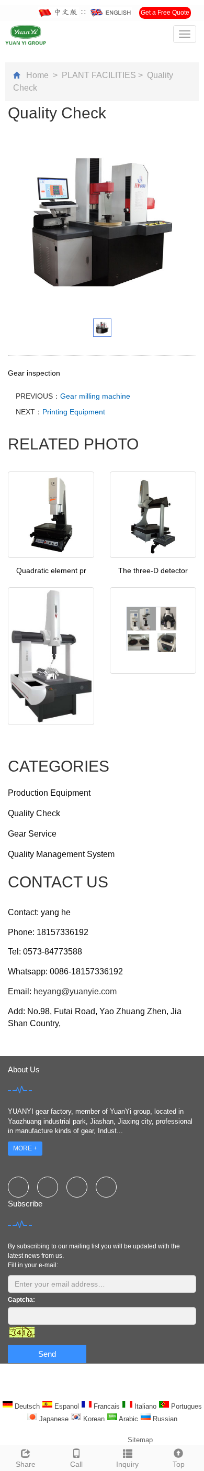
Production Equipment (49, 792)
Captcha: (21, 1299)
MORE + (25, 1148)
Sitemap (140, 1440)
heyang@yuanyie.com (75, 991)
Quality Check (34, 813)
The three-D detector (153, 570)
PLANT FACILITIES (99, 75)
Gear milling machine (95, 396)
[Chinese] (58, 12)
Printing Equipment (73, 412)
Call (76, 1464)
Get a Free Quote (165, 12)
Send (47, 1353)
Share (26, 1464)
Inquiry (127, 1464)
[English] (111, 12)
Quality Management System (61, 854)
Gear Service (32, 833)
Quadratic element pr (51, 570)
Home (37, 75)
